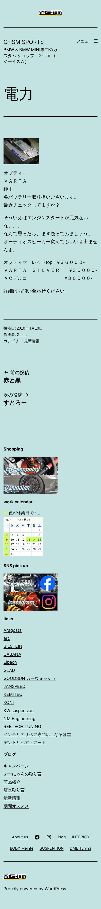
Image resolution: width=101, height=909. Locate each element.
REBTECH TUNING (22, 726)
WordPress (55, 888)
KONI (9, 702)
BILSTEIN (13, 646)
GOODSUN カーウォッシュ (30, 678)
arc (7, 638)
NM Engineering (19, 718)
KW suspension (19, 710)
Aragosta (13, 630)
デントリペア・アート (25, 742)
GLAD (9, 670)
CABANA (12, 654)
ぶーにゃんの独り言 (23, 773)
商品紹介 (12, 781)
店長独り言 (14, 789)
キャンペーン (16, 765)
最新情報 (31, 341)
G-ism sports (26, 42)
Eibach (10, 662)
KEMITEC (13, 694)
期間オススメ (16, 806)
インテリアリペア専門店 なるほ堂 (37, 734)
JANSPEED (14, 686)
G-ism (22, 335)
